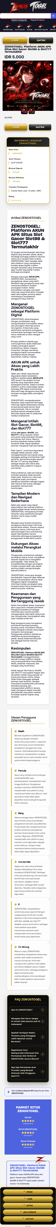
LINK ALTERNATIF (29, 1213)
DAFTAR (41, 40)
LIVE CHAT (30, 1220)
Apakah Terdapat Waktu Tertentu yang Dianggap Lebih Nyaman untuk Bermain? (23, 1037)
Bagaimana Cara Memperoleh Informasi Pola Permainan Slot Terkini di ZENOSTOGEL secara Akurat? (25, 1054)
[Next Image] (51, 86)
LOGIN (15, 40)
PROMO (30, 1191)
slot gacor (28, 1226)
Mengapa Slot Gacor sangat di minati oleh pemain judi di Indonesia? (25, 1021)
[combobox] (25, 15)
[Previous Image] (5, 86)
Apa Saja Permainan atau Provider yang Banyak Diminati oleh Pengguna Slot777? (23, 1071)
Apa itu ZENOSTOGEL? (21, 1009)
